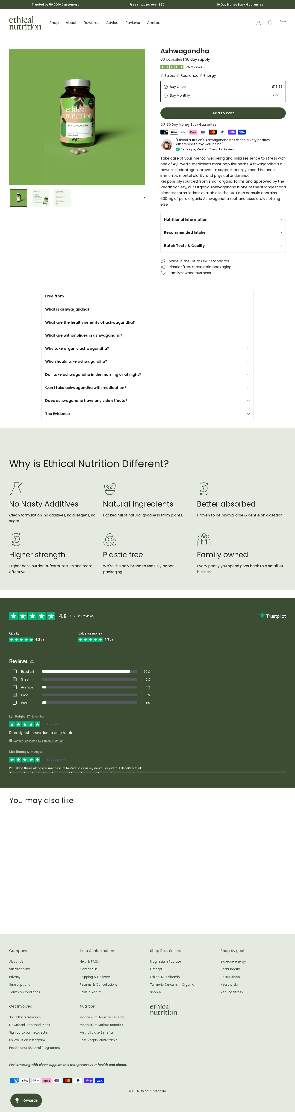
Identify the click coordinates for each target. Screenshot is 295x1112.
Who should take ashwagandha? (76, 361)
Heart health (230, 969)
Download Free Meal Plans (29, 1025)
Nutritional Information (185, 219)
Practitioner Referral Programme (34, 1048)
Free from (54, 296)
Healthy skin (230, 984)
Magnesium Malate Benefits (101, 1025)
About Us (16, 961)
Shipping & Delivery (95, 977)
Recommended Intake (185, 232)
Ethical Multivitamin (165, 977)
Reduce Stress (232, 992)
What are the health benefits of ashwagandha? (90, 322)
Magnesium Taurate (165, 961)
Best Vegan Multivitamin (98, 1040)
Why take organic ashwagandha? (77, 348)
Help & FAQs (89, 961)
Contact (154, 22)
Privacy (15, 977)
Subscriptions (19, 984)
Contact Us (88, 969)
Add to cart (42, 903)
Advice (112, 22)
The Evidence (57, 413)
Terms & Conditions (24, 992)
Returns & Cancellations (98, 984)
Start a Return (91, 992)
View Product (41, 914)
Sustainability (19, 969)
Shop (54, 22)
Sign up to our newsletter (29, 1032)
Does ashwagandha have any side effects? (86, 400)
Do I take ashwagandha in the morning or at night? (93, 374)
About (71, 22)
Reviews (132, 22)
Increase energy (233, 961)
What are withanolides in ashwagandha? (83, 335)
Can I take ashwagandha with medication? (85, 387)
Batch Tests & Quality (184, 245)
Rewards (91, 22)
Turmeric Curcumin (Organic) (173, 984)
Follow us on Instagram (27, 1040)
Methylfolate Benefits (97, 1032)
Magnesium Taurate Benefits (102, 1017)
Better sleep (230, 977)
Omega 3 (157, 969)
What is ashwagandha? (67, 309)
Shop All (156, 992)
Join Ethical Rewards (25, 1017)
